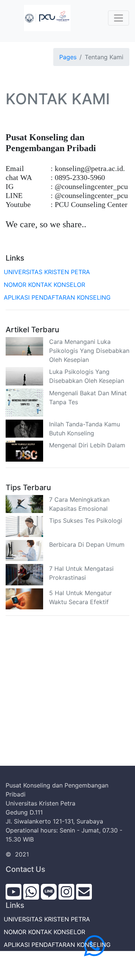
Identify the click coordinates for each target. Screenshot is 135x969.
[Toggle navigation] (118, 18)
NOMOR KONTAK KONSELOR (45, 284)
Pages (67, 57)
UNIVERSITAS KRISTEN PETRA (48, 272)
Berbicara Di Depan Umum (86, 544)
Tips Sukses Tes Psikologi (85, 520)
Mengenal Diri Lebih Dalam (87, 445)
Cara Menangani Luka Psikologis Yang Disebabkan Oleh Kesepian (89, 350)
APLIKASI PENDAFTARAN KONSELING (58, 297)
